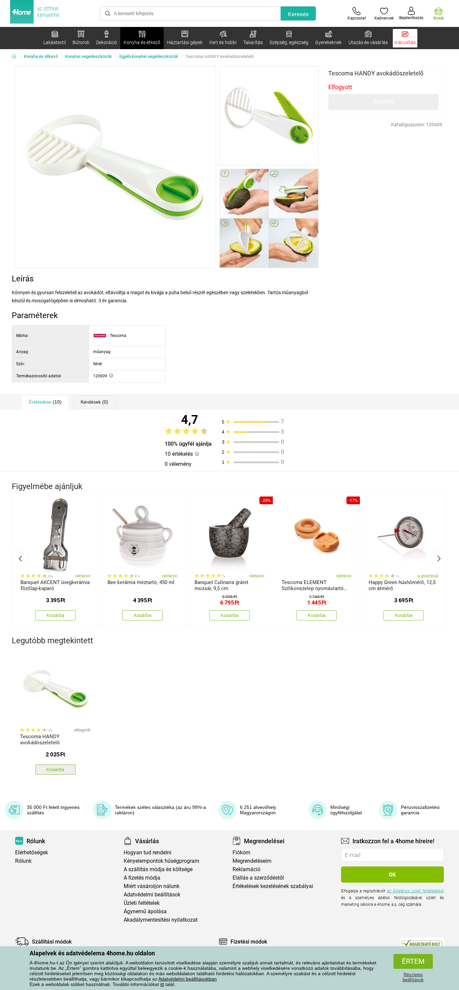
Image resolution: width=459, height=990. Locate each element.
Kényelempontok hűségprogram (161, 860)
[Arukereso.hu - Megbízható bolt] (422, 943)
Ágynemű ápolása (145, 911)
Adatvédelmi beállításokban (187, 979)
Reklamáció (246, 869)
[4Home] (16, 57)
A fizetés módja (142, 877)
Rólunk (23, 860)
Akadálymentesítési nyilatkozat (161, 919)
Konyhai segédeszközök (88, 56)
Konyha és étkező (41, 56)
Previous (20, 558)
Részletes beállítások (413, 977)
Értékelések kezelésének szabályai (273, 886)
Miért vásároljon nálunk (151, 886)
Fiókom (241, 852)
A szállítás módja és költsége (158, 869)
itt (162, 984)
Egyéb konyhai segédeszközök (148, 56)
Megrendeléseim (252, 860)
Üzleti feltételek (142, 903)
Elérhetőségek (31, 852)
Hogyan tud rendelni (147, 852)
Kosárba (383, 101)
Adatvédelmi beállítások (152, 894)
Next (438, 558)
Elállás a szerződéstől (258, 877)
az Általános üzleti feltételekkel (415, 891)
